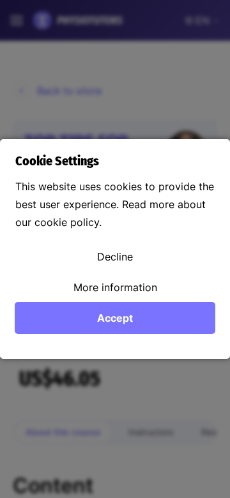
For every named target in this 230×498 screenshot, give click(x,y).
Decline (115, 256)
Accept (115, 318)
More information (115, 287)
